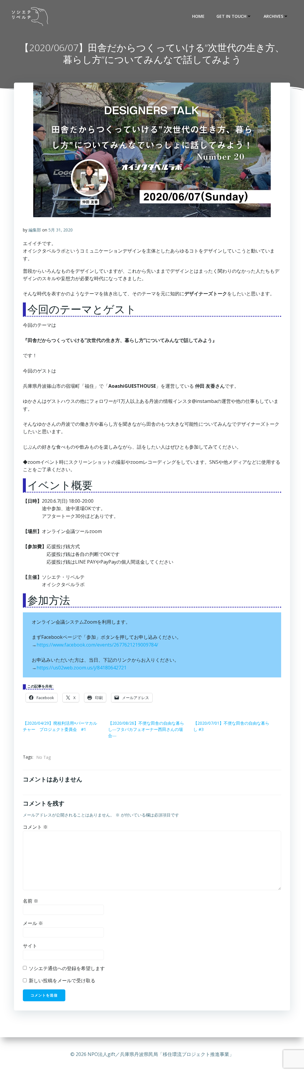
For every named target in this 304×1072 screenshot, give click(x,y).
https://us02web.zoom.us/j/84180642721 (81, 667)
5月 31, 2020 (60, 230)
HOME (198, 16)
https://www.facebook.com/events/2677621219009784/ (97, 644)
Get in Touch (231, 16)
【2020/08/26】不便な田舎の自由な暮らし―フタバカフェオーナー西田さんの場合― (146, 729)
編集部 (34, 230)
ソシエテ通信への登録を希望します (66, 968)
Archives (273, 16)
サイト (30, 945)
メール (33, 923)
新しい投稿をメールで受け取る (62, 980)
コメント (35, 827)
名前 (30, 901)
